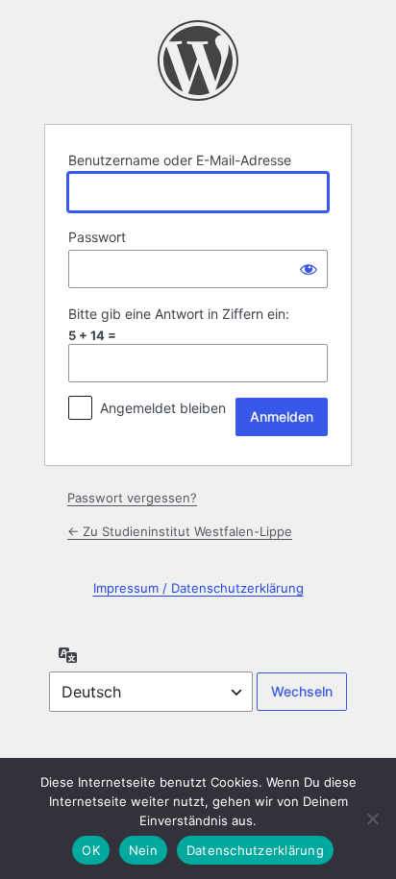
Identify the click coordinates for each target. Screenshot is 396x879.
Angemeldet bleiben (163, 408)
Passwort (97, 237)
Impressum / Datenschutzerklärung (198, 588)
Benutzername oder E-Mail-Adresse (179, 160)
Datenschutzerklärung (255, 850)
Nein (143, 850)
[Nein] (372, 818)
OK (91, 850)
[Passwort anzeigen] (308, 269)
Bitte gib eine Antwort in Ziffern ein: (178, 313)
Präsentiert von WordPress (198, 60)
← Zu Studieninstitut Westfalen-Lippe (179, 531)
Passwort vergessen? (132, 497)
